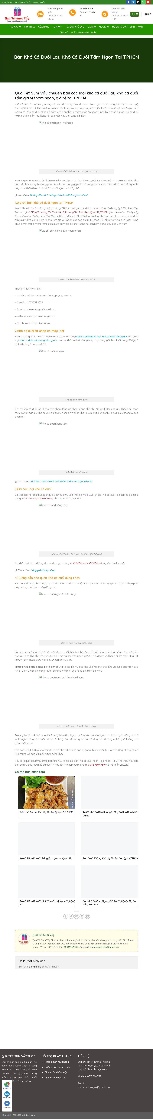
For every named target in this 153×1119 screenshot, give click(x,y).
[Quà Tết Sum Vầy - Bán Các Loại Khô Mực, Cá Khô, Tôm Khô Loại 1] (17, 14)
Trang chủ (15, 26)
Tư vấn (57, 26)
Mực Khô (104, 26)
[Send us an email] (138, 2)
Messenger (7, 1107)
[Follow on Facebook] (128, 2)
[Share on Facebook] (65, 916)
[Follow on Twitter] (133, 2)
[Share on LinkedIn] (87, 916)
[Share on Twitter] (71, 916)
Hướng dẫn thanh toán (57, 1067)
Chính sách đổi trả (55, 1077)
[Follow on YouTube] (148, 2)
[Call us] (143, 2)
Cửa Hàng (43, 26)
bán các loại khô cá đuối (85, 93)
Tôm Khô (63, 32)
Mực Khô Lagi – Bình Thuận (127, 26)
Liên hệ (147, 14)
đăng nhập (35, 966)
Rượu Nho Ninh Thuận (83, 32)
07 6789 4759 (70, 947)
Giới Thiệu (29, 26)
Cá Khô (92, 26)
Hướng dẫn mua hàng (57, 1061)
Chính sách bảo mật (56, 1072)
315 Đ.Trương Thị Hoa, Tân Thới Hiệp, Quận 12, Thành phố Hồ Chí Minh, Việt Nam (94, 1065)
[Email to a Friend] (76, 916)
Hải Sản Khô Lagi (75, 26)
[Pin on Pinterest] (81, 916)
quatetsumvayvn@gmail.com (104, 947)
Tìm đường (7, 1088)
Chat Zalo (7, 1098)
